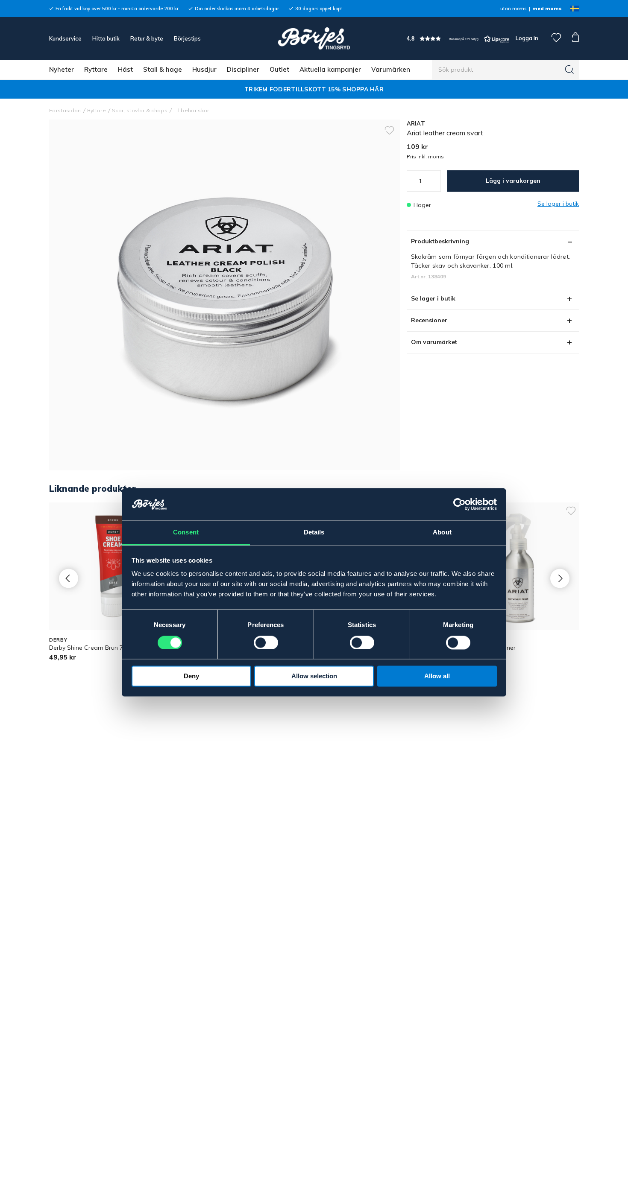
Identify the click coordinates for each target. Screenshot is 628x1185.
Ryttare (96, 69)
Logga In (526, 38)
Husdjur (204, 69)
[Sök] (569, 69)
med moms (547, 9)
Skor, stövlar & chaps (139, 110)
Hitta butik (106, 38)
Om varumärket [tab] (434, 342)
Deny (191, 676)
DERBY (58, 640)
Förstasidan (65, 110)
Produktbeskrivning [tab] (440, 241)
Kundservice (65, 38)
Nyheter (61, 69)
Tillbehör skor (191, 110)
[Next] (559, 578)
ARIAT (416, 123)
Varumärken (390, 69)
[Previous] (68, 578)
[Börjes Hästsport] (314, 38)
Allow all (437, 676)
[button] (458, 38)
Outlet (279, 69)
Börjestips (187, 38)
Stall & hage (162, 69)
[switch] (266, 643)
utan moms (513, 9)
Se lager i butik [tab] (433, 298)
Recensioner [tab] (429, 320)
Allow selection (314, 676)
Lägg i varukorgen (513, 180)
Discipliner (243, 69)
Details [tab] (314, 532)
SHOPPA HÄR (363, 89)
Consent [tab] (186, 532)
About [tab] (442, 532)
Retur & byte (146, 38)
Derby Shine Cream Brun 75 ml (92, 647)
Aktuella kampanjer (330, 69)
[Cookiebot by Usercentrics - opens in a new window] (459, 504)
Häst (125, 69)
